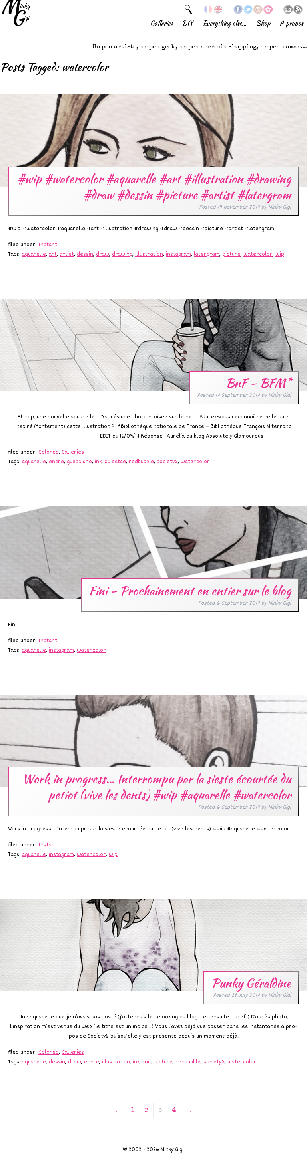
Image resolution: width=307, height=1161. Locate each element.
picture (231, 254)
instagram (178, 254)
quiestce (115, 461)
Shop (263, 23)
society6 (167, 461)
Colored (48, 452)
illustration (149, 254)
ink (98, 461)
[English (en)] (218, 9)
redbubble (141, 461)
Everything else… (224, 23)
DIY (187, 23)
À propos (291, 23)
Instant (47, 244)
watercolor (258, 254)
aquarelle (34, 254)
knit (147, 1062)
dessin (85, 254)
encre (56, 461)
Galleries (161, 23)
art (53, 254)
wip (279, 254)
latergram (206, 254)
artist (67, 254)
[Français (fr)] (208, 9)
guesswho (79, 461)
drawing (122, 254)
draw (102, 254)
